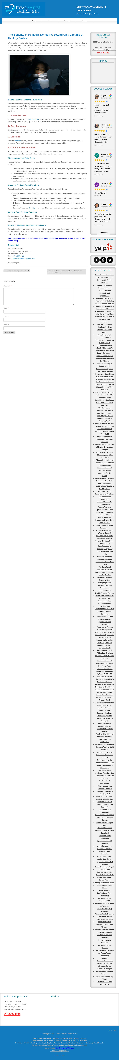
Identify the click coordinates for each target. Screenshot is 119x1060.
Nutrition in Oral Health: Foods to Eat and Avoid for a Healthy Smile (104, 689)
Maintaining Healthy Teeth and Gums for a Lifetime (104, 754)
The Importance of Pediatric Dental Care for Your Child (104, 431)
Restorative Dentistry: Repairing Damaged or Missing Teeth (105, 697)
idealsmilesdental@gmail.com (87, 14)
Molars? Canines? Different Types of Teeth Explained (104, 830)
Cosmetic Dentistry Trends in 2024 (17, 271)
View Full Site (59, 1055)
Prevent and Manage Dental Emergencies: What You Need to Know (104, 629)
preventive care (33, 119)
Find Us (55, 996)
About (50, 21)
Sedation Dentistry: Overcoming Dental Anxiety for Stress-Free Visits (65, 272)
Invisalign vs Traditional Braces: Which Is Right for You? (104, 746)
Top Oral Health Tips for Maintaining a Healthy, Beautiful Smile (104, 394)
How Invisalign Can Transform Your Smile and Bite (104, 439)
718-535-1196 (83, 10)
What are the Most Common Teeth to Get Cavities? (104, 804)
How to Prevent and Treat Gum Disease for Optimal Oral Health (104, 671)
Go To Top (112, 1030)
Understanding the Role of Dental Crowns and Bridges (104, 447)
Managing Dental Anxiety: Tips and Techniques (105, 585)
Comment (7, 286)
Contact (84, 21)
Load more (103, 233)
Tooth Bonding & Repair (104, 867)
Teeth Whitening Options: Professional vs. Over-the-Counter (104, 509)
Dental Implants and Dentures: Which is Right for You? (105, 418)
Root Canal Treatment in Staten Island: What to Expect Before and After (104, 308)
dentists (18, 141)
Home (33, 21)
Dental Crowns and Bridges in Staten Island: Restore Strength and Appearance (104, 290)
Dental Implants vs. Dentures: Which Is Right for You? (104, 645)
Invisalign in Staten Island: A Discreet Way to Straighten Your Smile (104, 347)
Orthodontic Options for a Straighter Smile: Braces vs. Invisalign (104, 637)
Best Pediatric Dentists (105, 875)
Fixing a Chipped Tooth (104, 883)
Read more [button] (98, 116)
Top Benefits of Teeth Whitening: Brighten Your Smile (104, 454)
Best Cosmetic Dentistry (104, 950)
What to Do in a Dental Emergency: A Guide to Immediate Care (105, 462)
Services (67, 21)
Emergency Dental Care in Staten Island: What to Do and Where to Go (104, 376)
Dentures (104, 958)
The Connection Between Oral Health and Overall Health (105, 410)
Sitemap (65, 1051)
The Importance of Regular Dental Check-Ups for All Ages (105, 663)
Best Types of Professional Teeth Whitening (104, 893)
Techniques (33, 208)
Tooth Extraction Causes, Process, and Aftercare (104, 924)
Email (6, 316)
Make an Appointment (16, 996)
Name (6, 308)
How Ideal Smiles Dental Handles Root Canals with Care (104, 402)
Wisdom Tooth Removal (104, 914)
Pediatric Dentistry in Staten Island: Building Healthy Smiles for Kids (104, 301)
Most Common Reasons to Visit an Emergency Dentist (104, 817)
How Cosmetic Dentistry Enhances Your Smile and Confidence (104, 480)
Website (6, 324)
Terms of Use (55, 1051)
